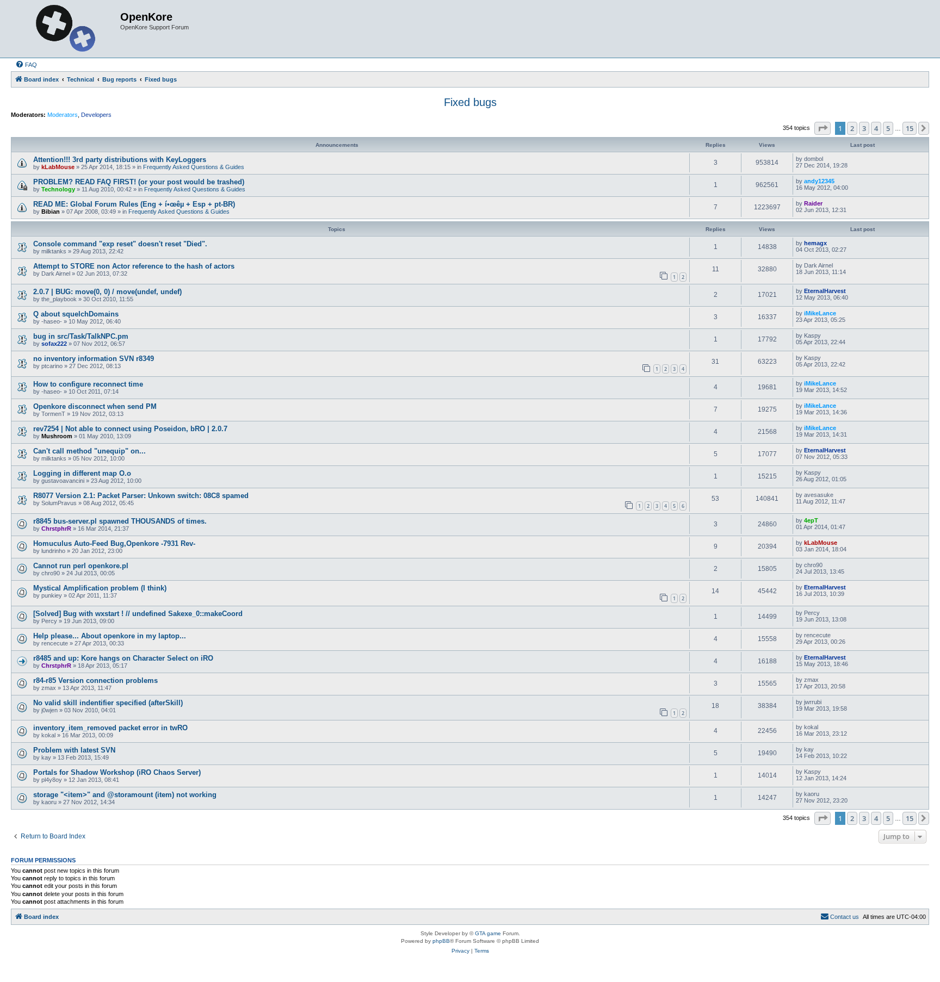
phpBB (441, 941)
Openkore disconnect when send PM (95, 406)
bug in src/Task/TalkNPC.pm (80, 336)
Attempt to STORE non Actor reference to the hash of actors (133, 266)
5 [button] (888, 128)
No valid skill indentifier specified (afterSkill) (108, 703)
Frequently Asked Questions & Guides (193, 167)
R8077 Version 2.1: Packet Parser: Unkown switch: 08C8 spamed (141, 496)
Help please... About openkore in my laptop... (109, 636)
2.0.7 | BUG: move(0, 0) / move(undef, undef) (107, 292)
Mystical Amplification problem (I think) (99, 588)
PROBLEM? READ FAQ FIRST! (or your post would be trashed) (138, 182)
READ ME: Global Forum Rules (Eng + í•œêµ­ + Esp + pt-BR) (134, 204)
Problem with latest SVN (74, 750)
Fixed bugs (470, 102)
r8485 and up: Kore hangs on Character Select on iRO (123, 658)
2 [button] (852, 128)
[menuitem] (26, 64)
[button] (822, 128)
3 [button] (864, 128)
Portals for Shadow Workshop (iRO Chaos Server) (117, 772)
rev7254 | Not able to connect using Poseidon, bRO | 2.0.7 (130, 429)
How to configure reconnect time (88, 384)
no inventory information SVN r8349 (93, 359)
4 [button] (876, 128)
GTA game (488, 933)
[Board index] (67, 29)
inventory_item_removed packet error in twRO (110, 728)
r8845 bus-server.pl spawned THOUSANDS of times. (120, 521)
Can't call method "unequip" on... (89, 451)
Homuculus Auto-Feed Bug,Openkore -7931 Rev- (114, 543)
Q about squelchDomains (76, 314)
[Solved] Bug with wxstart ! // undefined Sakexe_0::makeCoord (138, 614)
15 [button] (909, 128)
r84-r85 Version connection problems (95, 680)
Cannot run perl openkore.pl (80, 566)
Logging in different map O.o (82, 473)
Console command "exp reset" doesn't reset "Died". (120, 244)
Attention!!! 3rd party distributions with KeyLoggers (119, 160)
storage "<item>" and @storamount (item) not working (125, 795)
